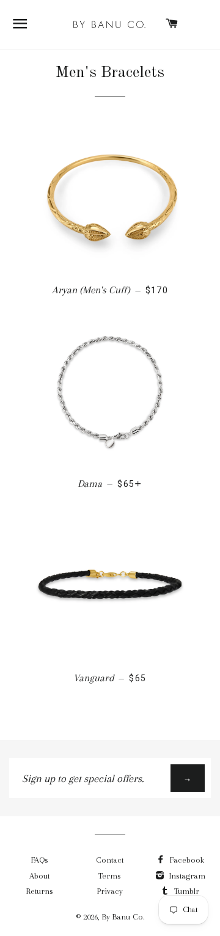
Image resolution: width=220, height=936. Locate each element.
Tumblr (185, 891)
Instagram (186, 875)
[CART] (172, 24)
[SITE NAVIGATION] (20, 24)
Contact (109, 860)
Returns (39, 891)
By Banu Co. (123, 916)
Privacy (110, 891)
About (39, 875)
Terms (109, 875)
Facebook (185, 860)
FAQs (39, 860)
